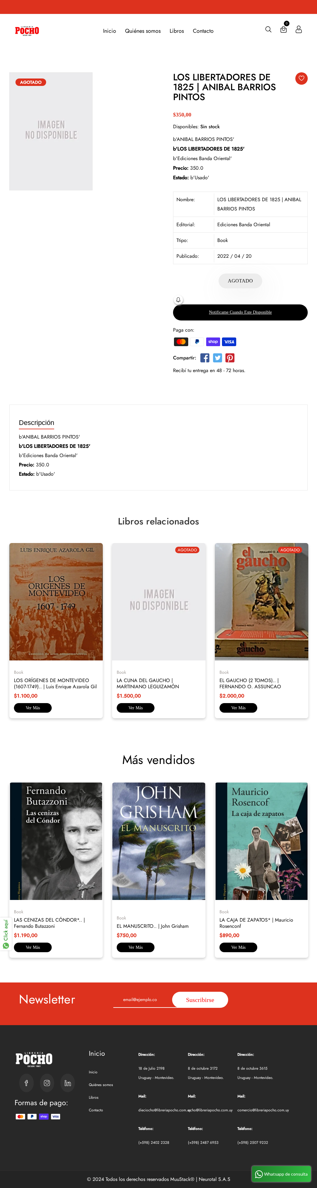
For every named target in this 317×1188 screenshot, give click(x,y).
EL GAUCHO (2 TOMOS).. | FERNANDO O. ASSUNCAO (250, 683)
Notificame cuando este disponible (240, 312)
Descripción (36, 422)
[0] (283, 31)
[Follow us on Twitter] (217, 359)
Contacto (203, 31)
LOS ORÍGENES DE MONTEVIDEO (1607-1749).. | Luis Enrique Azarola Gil (55, 683)
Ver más (33, 708)
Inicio (109, 31)
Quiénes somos (143, 31)
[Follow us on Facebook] (205, 359)
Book (222, 240)
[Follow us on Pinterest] (230, 359)
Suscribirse (200, 999)
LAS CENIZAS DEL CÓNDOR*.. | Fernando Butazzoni (49, 923)
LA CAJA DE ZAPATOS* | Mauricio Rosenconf (256, 923)
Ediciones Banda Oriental (243, 224)
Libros (177, 31)
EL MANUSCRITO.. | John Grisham (153, 926)
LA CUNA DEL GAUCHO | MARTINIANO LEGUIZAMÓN (148, 683)
